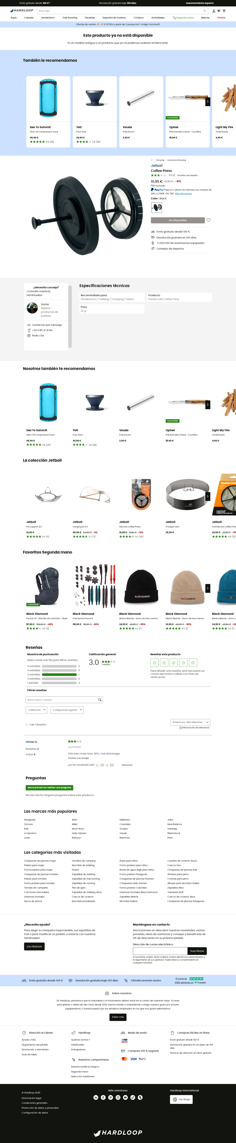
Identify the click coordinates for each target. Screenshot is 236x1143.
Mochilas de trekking (83, 865)
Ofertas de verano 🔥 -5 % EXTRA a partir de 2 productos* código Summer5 (118, 24)
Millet (75, 824)
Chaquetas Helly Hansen (133, 883)
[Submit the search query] (204, 11)
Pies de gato (79, 888)
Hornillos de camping (83, 861)
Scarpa (123, 829)
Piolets (75, 870)
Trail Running (69, 18)
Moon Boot (78, 829)
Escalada (90, 18)
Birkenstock (173, 833)
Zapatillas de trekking (83, 874)
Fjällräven (125, 820)
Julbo (170, 820)
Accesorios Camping (176, 160)
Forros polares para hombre (39, 883)
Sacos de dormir (33, 901)
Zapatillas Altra (175, 888)
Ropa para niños (129, 861)
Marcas (205, 18)
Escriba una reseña (187, 175)
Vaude (123, 833)
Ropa (14, 18)
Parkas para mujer (34, 865)
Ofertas (221, 18)
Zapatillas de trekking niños (87, 892)
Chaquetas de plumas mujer (40, 861)
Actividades (158, 18)
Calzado (29, 18)
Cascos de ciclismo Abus (181, 897)
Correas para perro (178, 879)
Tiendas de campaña (36, 888)
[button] (87, 216)
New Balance (174, 824)
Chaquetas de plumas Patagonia (185, 901)
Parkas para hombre (35, 879)
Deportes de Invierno (114, 18)
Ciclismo (139, 18)
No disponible (178, 220)
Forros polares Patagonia (133, 874)
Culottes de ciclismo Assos (182, 861)
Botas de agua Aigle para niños (137, 870)
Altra (74, 820)
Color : (158, 198)
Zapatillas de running (83, 883)
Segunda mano (185, 18)
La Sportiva (30, 833)
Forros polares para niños (134, 865)
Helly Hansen (79, 833)
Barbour (76, 838)
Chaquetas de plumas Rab (182, 870)
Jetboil (156, 165)
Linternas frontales (34, 897)
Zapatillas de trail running (86, 879)
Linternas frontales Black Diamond (138, 892)
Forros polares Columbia (133, 888)
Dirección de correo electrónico (153, 944)
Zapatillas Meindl (129, 897)
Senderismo (48, 18)
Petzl (169, 838)
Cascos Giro (174, 865)
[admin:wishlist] (208, 220)
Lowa (27, 838)
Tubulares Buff (175, 892)
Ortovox (28, 824)
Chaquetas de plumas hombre (41, 874)
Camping (160, 160)
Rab (26, 829)
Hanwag (172, 829)
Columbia (125, 824)
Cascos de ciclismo (83, 897)
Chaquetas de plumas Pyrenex (137, 879)
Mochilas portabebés (83, 901)
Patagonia (29, 820)
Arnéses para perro (178, 874)
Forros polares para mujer (38, 870)
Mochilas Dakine (129, 901)
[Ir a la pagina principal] (153, 160)
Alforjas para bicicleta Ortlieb (183, 883)
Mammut (125, 838)
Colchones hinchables (36, 892)
